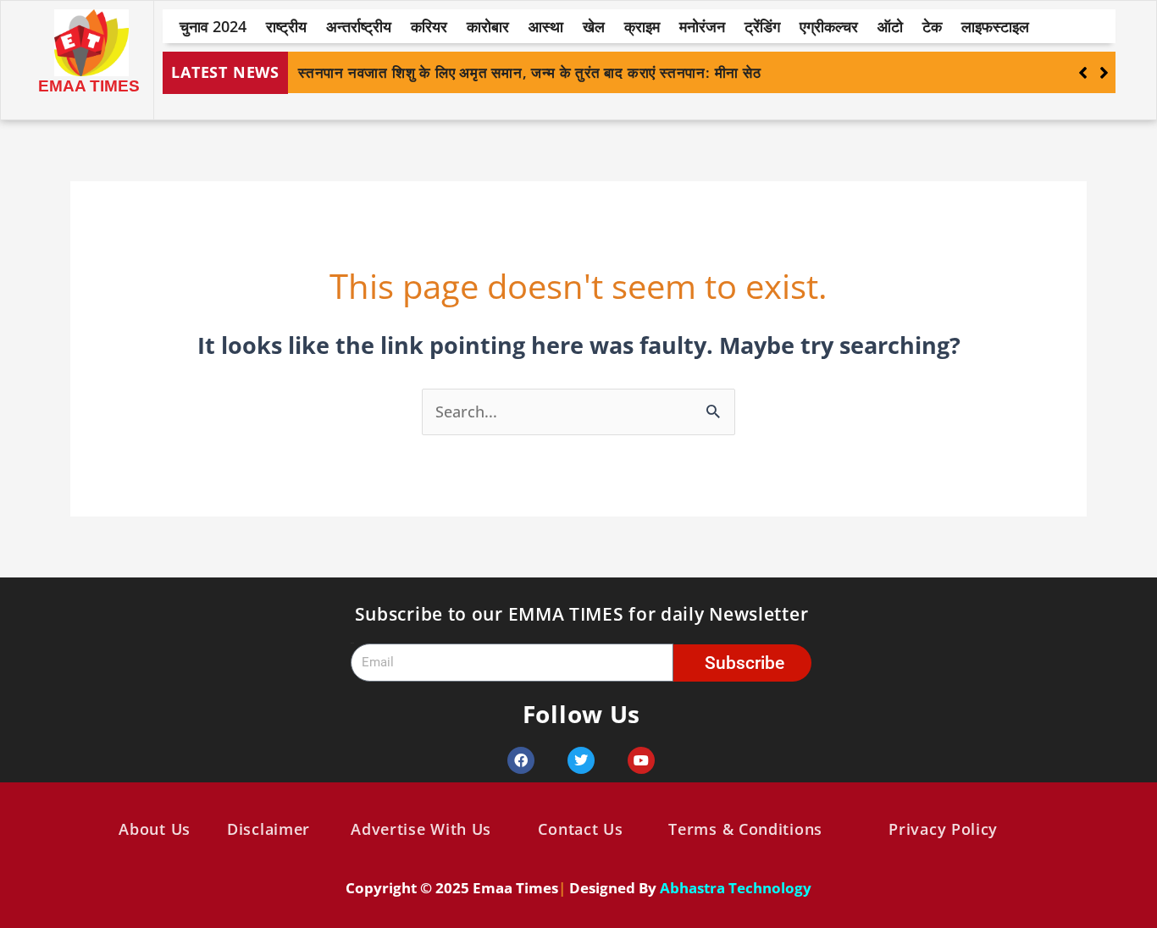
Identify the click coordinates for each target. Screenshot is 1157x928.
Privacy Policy (943, 829)
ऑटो (890, 26)
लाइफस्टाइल (995, 26)
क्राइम (642, 26)
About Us (155, 829)
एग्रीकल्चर (829, 26)
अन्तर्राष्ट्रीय (358, 26)
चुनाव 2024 (213, 26)
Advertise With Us (421, 829)
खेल (594, 26)
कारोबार (488, 26)
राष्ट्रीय (286, 26)
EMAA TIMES (89, 86)
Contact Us (580, 829)
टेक (932, 26)
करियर (429, 26)
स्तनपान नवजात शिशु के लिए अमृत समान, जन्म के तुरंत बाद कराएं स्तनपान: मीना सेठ (529, 72)
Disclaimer (268, 829)
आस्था (546, 26)
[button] (1104, 72)
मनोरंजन (702, 26)
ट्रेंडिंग (762, 26)
